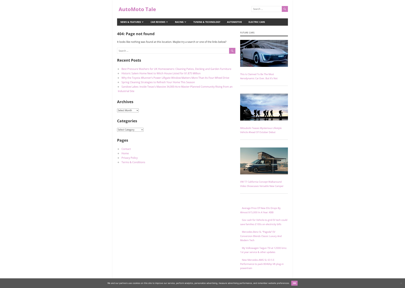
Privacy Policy (130, 158)
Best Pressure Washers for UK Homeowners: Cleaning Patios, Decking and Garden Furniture (176, 69)
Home (125, 153)
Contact (126, 149)
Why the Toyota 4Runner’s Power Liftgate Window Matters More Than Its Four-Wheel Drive (175, 78)
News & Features (130, 21)
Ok (294, 283)
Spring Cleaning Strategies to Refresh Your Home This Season (158, 82)
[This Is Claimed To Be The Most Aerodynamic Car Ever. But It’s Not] (264, 65)
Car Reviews (158, 21)
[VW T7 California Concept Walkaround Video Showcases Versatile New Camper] (264, 173)
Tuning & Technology (206, 21)
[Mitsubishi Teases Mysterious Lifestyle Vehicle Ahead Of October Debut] (264, 119)
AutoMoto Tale (137, 9)
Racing (179, 21)
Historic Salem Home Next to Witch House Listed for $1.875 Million (161, 73)
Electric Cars (257, 21)
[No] (401, 283)
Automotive (234, 21)
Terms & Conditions (133, 162)
